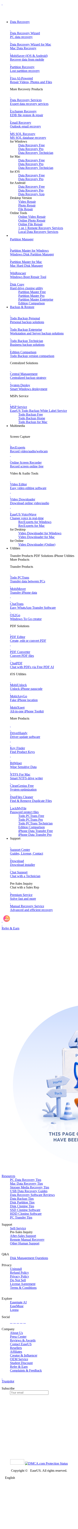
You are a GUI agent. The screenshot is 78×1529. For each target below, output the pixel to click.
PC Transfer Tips (21, 1217)
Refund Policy (19, 1272)
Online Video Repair (32, 216)
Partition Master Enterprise (35, 299)
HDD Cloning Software (26, 1213)
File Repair (25, 209)
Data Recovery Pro (30, 149)
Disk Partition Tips (22, 1202)
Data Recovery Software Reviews (32, 1195)
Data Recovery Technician (35, 152)
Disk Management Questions (29, 1258)
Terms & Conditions (23, 1287)
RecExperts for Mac (31, 525)
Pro (30, 819)
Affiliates (16, 1351)
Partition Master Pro (31, 295)
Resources (8, 1176)
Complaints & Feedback (26, 1370)
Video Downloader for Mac (36, 537)
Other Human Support (24, 1243)
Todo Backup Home (31, 418)
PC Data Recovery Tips (25, 1180)
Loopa (14, 1310)
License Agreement (22, 1284)
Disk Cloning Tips (22, 1206)
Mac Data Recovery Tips (26, 1183)
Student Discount (21, 1363)
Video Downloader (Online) (36, 544)
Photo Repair (27, 205)
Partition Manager (21, 239)
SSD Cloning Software (25, 1210)
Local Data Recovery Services (38, 232)
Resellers (16, 1348)
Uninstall (16, 1269)
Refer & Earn (19, 1366)
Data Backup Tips (22, 1198)
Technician (35, 823)
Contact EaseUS (21, 1344)
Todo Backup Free (30, 414)
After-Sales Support (23, 1236)
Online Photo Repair (31, 220)
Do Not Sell (18, 1280)
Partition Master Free (32, 292)
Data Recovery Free (31, 145)
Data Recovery (20, 22)
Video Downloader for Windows (39, 533)
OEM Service (19, 1359)
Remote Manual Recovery (27, 1239)
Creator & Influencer (23, 1355)
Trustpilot (8, 1381)
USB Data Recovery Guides (28, 1191)
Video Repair (27, 201)
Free (31, 816)
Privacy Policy (19, 1276)
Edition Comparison (31, 303)
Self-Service (18, 1228)
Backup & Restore (22, 307)
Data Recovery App (31, 194)
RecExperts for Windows (34, 522)
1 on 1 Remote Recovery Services (40, 228)
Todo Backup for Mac (32, 422)
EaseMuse (17, 1306)
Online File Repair (30, 224)
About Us (16, 1333)
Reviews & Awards (23, 1340)
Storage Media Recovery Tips (29, 1187)
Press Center (18, 1336)
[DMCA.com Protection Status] (46, 1463)
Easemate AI (18, 1302)
